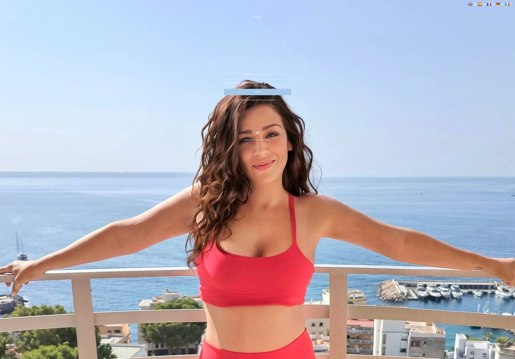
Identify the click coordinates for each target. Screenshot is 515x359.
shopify (267, 140)
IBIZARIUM (257, 17)
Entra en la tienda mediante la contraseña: (258, 100)
